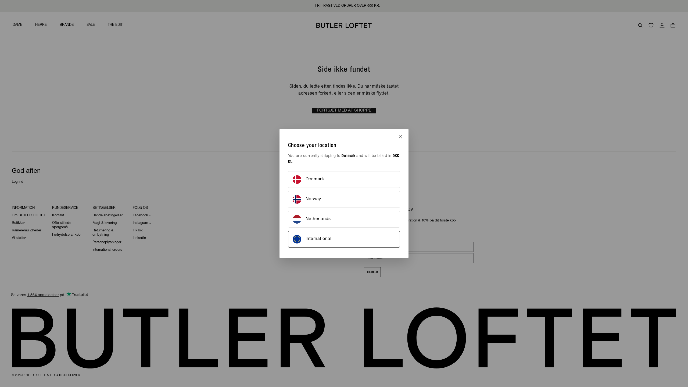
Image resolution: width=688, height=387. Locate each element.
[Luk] (400, 137)
